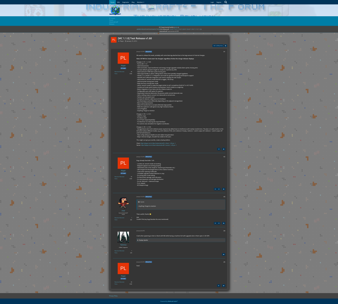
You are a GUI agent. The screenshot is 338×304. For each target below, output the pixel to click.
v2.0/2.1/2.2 (140, 29)
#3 (224, 197)
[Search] (226, 2)
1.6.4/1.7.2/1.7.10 (174, 29)
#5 (224, 262)
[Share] (225, 45)
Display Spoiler (143, 240)
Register (219, 2)
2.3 (146, 29)
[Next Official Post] (218, 149)
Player (122, 41)
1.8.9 (183, 29)
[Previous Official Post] (215, 189)
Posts (116, 73)
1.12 (199, 29)
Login (212, 2)
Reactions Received (119, 71)
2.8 (159, 29)
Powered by (169, 301)
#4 (224, 231)
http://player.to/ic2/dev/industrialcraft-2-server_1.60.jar (158, 145)
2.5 (150, 29)
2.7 (156, 29)
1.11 (195, 29)
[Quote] (223, 149)
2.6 (153, 29)
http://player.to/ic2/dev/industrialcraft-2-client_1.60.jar (157, 143)
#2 (224, 157)
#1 (224, 51)
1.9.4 (187, 29)
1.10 (191, 29)
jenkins (176, 27)
